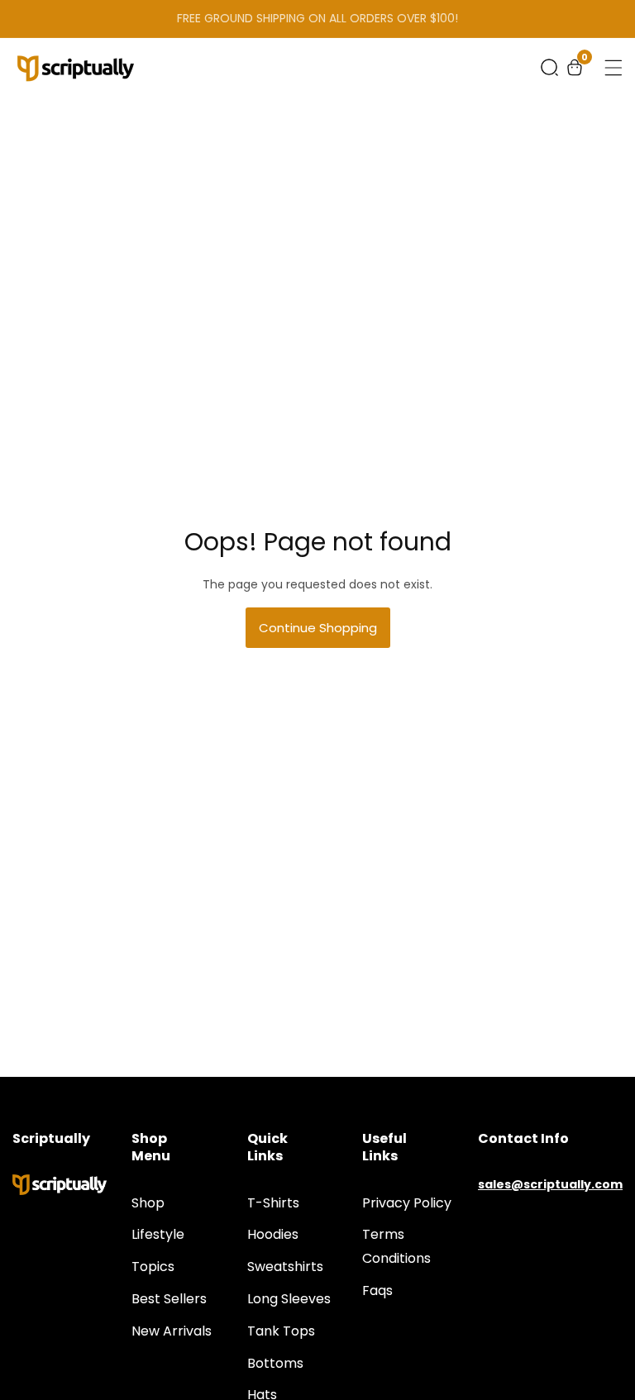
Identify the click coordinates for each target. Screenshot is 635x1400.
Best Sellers (169, 1298)
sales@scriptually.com (550, 1184)
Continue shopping (318, 627)
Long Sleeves (289, 1298)
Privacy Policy (406, 1202)
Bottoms (275, 1363)
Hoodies (272, 1234)
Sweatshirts (285, 1266)
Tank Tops (281, 1330)
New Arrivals (171, 1330)
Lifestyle (157, 1234)
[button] (549, 67)
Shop (148, 1202)
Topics (152, 1266)
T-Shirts (273, 1202)
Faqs (377, 1290)
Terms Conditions (396, 1246)
